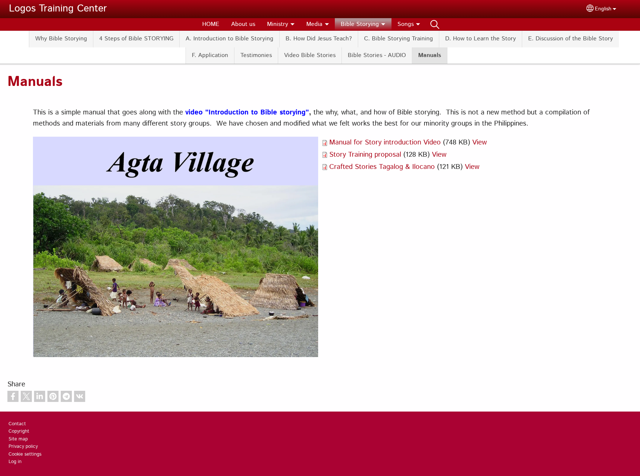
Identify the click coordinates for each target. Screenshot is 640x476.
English (603, 9)
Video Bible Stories (310, 55)
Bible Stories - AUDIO (377, 55)
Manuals (429, 55)
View (479, 142)
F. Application (210, 55)
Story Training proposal (365, 155)
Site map (18, 439)
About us (243, 24)
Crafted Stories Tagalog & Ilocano (382, 167)
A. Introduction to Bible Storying (229, 38)
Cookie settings (25, 454)
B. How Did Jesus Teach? (319, 38)
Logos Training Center (58, 8)
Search (435, 24)
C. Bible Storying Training (398, 38)
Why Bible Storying (61, 38)
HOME (210, 24)
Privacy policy (23, 446)
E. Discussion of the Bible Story (570, 38)
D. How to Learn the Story (480, 38)
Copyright (19, 431)
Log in (15, 461)
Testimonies (256, 55)
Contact (17, 423)
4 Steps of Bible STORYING (136, 38)
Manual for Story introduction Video (385, 142)
